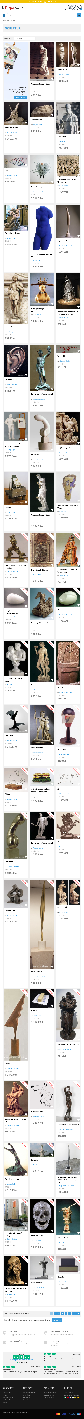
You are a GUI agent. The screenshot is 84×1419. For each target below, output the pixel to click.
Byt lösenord (27, 1397)
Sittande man (10, 910)
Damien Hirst (37, 1240)
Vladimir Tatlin (64, 317)
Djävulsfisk (9, 735)
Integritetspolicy (49, 1397)
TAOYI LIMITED (69, 1392)
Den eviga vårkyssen (12, 233)
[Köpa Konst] (75, 1397)
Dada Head (61, 750)
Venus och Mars (37, 748)
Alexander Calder (12, 175)
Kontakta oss (57, 1320)
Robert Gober (37, 1015)
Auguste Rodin (37, 125)
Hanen (7, 1063)
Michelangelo (63, 185)
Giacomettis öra (11, 379)
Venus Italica (62, 70)
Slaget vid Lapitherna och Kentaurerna (67, 181)
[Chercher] (79, 15)
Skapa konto (27, 1400)
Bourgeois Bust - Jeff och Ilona (14, 679)
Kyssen (60, 687)
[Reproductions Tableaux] (70, 1397)
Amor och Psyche (11, 127)
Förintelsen (61, 137)
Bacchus (34, 685)
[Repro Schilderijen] (73, 1397)
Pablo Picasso (63, 1243)
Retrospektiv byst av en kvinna (40, 310)
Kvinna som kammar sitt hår (68, 1125)
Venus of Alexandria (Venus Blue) (41, 255)
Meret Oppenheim (12, 384)
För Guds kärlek (37, 1236)
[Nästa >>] (76, 1313)
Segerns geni (62, 907)
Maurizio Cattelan (38, 192)
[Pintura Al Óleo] (78, 1397)
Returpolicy (6, 1402)
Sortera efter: (8, 38)
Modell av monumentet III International (67, 570)
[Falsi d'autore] (65, 1397)
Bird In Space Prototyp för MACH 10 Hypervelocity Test (67, 1179)
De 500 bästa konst (50, 1392)
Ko (58, 789)
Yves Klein (36, 260)
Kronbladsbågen (37, 1111)
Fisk (6, 170)
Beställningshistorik (29, 1392)
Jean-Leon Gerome (65, 1049)
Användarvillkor (48, 1400)
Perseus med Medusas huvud (42, 394)
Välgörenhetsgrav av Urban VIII (15, 1120)
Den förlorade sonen (12, 1179)
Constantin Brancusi (65, 246)
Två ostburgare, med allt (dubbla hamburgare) (40, 790)
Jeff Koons (10, 684)
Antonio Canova (64, 75)
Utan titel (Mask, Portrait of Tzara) (67, 506)
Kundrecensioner (49, 1395)
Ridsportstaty (62, 842)
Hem (4, 20)
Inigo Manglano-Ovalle (66, 1186)
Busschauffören (11, 507)
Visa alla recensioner (74, 1377)
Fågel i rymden (63, 241)
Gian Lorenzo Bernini (40, 628)
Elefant (7, 794)
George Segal (63, 141)
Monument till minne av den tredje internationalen (67, 313)
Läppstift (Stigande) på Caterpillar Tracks (13, 1234)
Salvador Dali (37, 89)
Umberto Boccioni (12, 571)
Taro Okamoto (37, 1165)
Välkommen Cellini (39, 399)
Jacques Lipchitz (12, 915)
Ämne (7, 20)
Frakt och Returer (8, 1400)
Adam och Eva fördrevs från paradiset (15, 1290)
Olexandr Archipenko (66, 1129)
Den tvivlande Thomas (39, 570)
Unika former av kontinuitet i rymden (15, 566)
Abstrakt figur (36, 1282)
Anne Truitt (62, 1282)
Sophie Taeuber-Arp (65, 754)
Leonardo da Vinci (65, 847)
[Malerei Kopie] (68, 1397)
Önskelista (26, 1395)
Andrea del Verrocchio (40, 575)
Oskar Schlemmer (38, 1287)
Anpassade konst (20, 97)
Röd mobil (61, 356)
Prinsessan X (36, 454)
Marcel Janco (63, 511)
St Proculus (9, 327)
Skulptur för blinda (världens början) (12, 612)
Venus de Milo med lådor (40, 84)
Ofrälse (34, 1011)
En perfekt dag (36, 187)
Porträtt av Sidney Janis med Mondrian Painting (15, 445)
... (69, 1313)
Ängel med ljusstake (64, 448)
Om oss (5, 1395)
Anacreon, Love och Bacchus (68, 1044)
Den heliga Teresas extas (40, 623)
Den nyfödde (62, 610)
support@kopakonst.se (71, 1395)
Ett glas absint (62, 1238)
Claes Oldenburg (38, 795)
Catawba (60, 1277)
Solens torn (35, 1160)
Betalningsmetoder (8, 1397)
